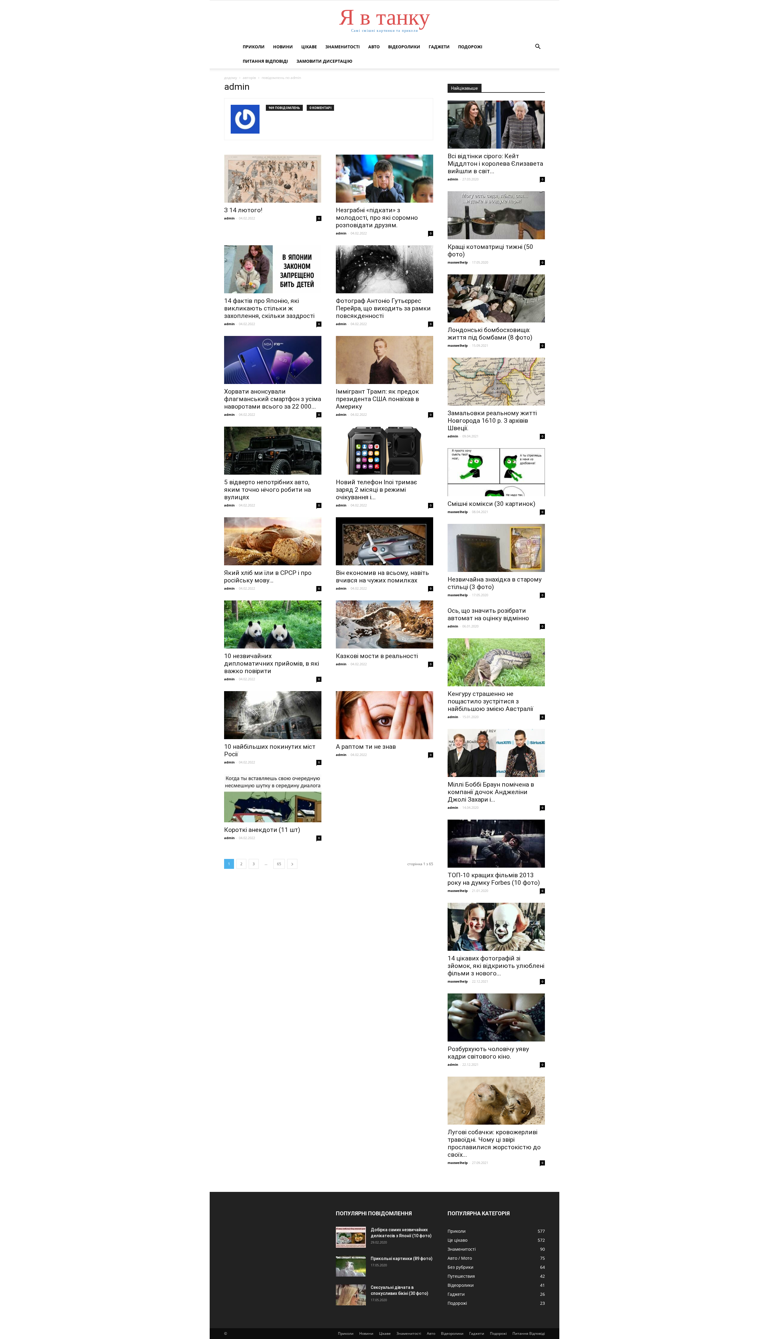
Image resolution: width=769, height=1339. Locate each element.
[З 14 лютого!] (272, 179)
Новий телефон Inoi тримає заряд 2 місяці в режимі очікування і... (376, 490)
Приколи (254, 47)
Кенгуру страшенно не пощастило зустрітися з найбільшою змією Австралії (490, 701)
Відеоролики (404, 47)
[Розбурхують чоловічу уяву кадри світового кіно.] (496, 1017)
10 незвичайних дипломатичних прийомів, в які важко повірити (271, 663)
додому (230, 77)
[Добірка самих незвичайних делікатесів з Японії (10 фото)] (351, 1237)
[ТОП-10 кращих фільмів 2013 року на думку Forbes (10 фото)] (496, 844)
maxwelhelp (458, 262)
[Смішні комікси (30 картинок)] (496, 472)
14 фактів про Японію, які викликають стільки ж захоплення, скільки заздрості (269, 308)
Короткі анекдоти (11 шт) (262, 829)
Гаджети (439, 47)
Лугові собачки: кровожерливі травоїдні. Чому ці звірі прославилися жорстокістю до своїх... (494, 1143)
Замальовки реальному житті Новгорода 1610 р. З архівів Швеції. (492, 421)
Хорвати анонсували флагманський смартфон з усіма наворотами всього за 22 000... (272, 399)
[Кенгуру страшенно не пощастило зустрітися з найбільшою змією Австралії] (496, 662)
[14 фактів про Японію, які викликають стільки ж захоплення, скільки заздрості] (272, 269)
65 (279, 863)
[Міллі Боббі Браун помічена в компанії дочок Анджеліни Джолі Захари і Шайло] (496, 753)
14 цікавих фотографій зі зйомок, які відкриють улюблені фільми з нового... (496, 966)
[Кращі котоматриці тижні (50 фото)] (496, 215)
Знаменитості (342, 47)
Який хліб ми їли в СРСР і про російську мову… (268, 576)
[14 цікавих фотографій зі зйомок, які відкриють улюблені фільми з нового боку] (496, 927)
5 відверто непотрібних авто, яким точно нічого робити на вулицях (267, 490)
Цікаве (309, 47)
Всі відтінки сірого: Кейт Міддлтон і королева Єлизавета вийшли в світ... (495, 164)
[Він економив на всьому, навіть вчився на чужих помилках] (384, 541)
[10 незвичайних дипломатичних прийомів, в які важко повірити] (272, 624)
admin (229, 218)
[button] (537, 47)
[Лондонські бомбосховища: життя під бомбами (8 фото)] (496, 298)
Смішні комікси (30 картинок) (491, 503)
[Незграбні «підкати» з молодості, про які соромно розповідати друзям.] (384, 179)
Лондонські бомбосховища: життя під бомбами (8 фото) (490, 333)
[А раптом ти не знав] (384, 715)
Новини (283, 47)
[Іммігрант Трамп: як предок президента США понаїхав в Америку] (384, 360)
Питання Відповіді (265, 61)
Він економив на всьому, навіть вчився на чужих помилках (382, 576)
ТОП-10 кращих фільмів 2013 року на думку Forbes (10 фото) (494, 879)
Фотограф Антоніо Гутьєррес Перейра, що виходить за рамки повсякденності (383, 308)
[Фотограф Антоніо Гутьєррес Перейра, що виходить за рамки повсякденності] (384, 269)
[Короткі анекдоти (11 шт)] (272, 798)
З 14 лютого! (243, 210)
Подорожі (470, 47)
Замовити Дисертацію (324, 61)
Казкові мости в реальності (377, 656)
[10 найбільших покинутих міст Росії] (272, 715)
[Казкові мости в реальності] (384, 624)
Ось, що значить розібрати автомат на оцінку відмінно (488, 614)
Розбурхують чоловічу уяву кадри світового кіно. (488, 1052)
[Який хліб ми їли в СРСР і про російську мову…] (272, 541)
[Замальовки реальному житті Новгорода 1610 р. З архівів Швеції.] (496, 382)
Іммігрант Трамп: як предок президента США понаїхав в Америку (377, 399)
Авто (374, 47)
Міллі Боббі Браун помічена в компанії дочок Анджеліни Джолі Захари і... (491, 792)
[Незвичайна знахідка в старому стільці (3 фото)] (496, 548)
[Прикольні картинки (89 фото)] (351, 1266)
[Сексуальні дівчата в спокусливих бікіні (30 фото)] (351, 1294)
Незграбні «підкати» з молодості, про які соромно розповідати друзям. (377, 218)
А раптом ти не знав (366, 746)
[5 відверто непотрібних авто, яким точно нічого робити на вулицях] (272, 451)
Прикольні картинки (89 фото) (402, 1258)
